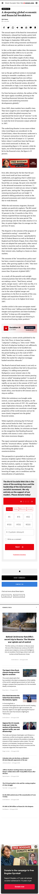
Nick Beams (5, 19)
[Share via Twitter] (8, 27)
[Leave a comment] (30, 27)
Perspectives (6, 596)
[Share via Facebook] (4, 27)
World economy (19, 596)
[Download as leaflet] (26, 27)
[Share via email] (22, 27)
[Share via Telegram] (17, 27)
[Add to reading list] (35, 27)
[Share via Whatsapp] (13, 27)
